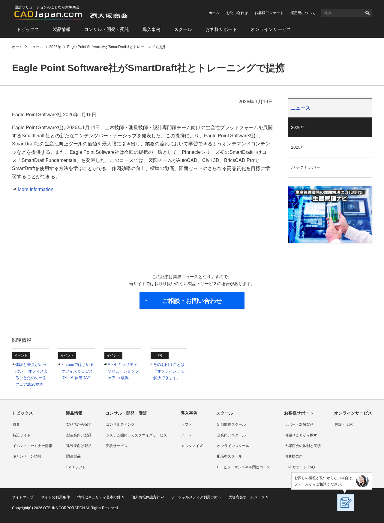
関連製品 (73, 456)
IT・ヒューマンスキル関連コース (243, 467)
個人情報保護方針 (145, 497)
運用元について (303, 13)
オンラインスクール (233, 446)
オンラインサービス (270, 29)
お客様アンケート (269, 13)
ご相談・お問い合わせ (192, 300)
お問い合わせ (237, 13)
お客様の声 (294, 456)
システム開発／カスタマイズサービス (136, 435)
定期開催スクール (231, 424)
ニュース (300, 108)
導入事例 (151, 29)
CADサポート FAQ (300, 467)
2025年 (298, 147)
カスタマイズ (192, 446)
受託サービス (117, 446)
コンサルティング (120, 424)
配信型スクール (229, 456)
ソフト (186, 424)
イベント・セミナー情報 (32, 446)
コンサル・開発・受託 (106, 29)
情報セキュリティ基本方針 (99, 497)
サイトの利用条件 (55, 497)
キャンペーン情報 (27, 456)
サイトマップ (23, 497)
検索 (367, 13)
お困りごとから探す (301, 435)
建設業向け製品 (79, 446)
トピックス (27, 29)
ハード (186, 435)
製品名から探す (79, 424)
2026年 (298, 127)
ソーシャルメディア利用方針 (194, 497)
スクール (183, 29)
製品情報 (61, 29)
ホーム (213, 13)
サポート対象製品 (299, 424)
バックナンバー (305, 167)
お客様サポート (221, 29)
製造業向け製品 (79, 435)
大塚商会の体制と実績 (303, 446)
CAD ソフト (76, 467)
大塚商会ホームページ (247, 497)
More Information (35, 189)
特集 (16, 424)
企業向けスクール (231, 435)
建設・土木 (344, 424)
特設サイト (22, 435)
